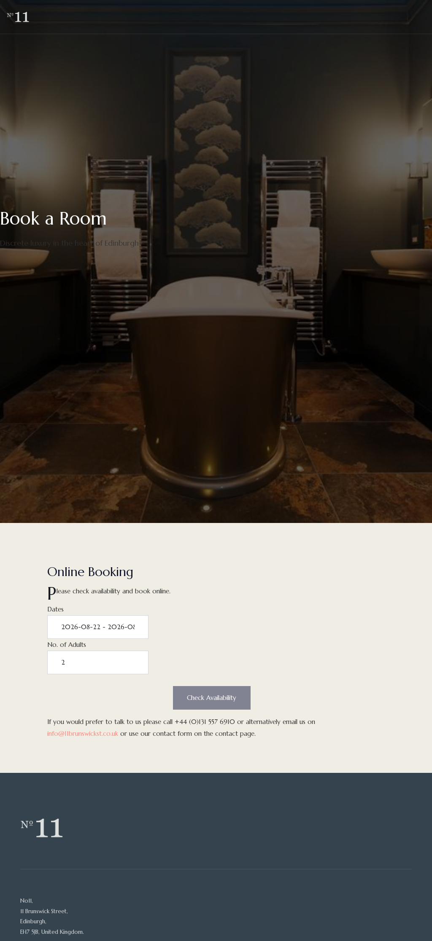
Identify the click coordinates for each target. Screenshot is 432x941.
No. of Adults (66, 645)
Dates (55, 609)
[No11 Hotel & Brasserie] (18, 16)
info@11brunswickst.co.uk (82, 733)
